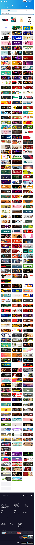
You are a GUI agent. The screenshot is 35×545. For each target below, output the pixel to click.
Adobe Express (3, 524)
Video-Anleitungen (4, 512)
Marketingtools (16, 505)
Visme (11, 522)
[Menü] (33, 1)
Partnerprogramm (4, 504)
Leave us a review (3, 505)
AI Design (15, 512)
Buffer (11, 523)
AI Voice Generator (26, 513)
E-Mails (25, 10)
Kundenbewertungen (4, 507)
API (18, 526)
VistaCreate (3, 523)
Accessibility (19, 524)
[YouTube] (31, 495)
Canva (2, 522)
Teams (25, 504)
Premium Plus (26, 503)
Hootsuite (11, 524)
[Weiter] (33, 20)
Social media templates (17, 503)
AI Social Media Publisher (17, 513)
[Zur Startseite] (3, 1)
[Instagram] (26, 495)
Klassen (2, 513)
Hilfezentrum (20, 523)
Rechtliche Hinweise (21, 527)
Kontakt (19, 522)
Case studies (3, 503)
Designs (9, 10)
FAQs (18, 525)
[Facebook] (23, 495)
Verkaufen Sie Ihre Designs (5, 506)
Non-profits (26, 506)
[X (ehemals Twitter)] (29, 495)
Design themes (16, 504)
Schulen (26, 505)
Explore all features (16, 506)
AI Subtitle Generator (26, 512)
